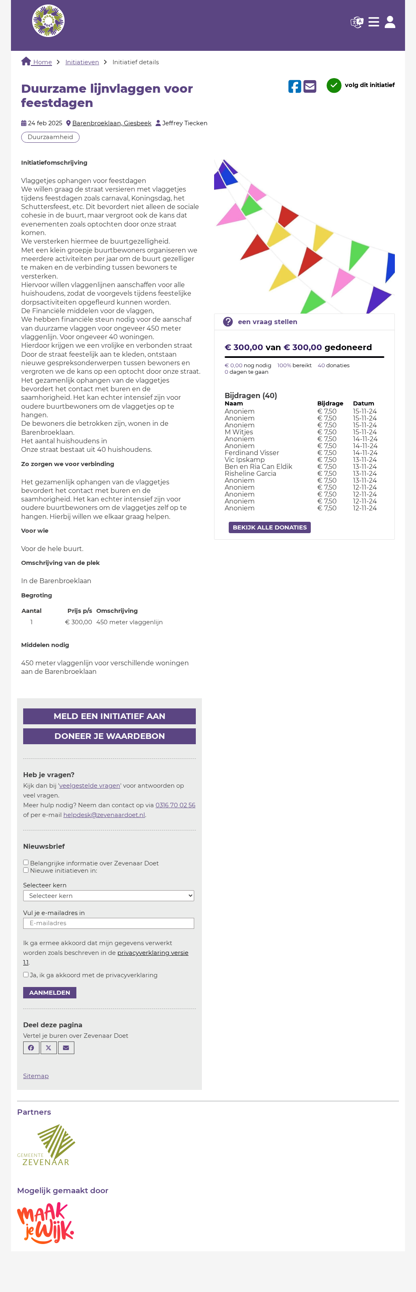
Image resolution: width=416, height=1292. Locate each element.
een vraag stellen (267, 322)
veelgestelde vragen (89, 785)
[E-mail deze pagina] (66, 1047)
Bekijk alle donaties (270, 527)
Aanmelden (49, 992)
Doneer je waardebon (109, 736)
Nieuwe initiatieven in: (63, 870)
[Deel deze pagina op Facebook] (31, 1047)
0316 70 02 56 (175, 805)
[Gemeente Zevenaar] (46, 1144)
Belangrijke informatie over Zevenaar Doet (94, 863)
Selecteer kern (45, 885)
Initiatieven (82, 62)
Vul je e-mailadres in (54, 913)
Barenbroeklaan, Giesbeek (112, 123)
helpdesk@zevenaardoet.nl (104, 815)
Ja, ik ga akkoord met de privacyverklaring (94, 975)
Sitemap (36, 1076)
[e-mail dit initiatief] (308, 87)
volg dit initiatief (369, 85)
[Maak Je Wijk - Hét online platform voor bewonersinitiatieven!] (45, 1222)
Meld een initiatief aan (109, 716)
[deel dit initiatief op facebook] (293, 86)
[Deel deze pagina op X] (49, 1047)
